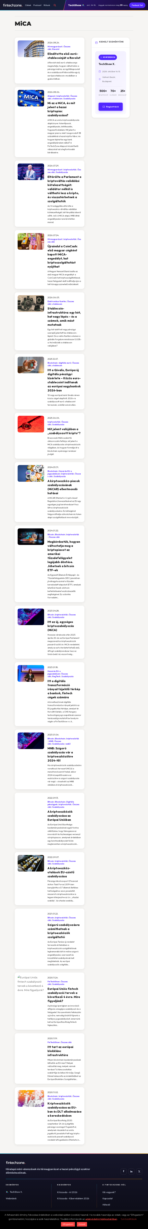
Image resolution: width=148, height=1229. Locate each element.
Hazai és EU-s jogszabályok (54, 672)
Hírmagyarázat (55, 46)
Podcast (37, 5)
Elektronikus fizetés (57, 301)
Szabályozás (69, 98)
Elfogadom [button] (68, 1224)
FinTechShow (54, 981)
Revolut (55, 49)
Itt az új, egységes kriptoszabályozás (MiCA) (61, 626)
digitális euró (65, 363)
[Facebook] (124, 1171)
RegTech (56, 676)
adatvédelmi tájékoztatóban (101, 1219)
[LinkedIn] (131, 1171)
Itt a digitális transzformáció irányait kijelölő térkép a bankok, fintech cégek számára (64, 689)
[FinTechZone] (52, 1162)
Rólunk (47, 5)
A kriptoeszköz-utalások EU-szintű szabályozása (61, 872)
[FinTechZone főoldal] (13, 5)
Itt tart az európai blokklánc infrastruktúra (60, 1051)
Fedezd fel (137, 5)
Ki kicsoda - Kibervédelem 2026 (73, 1198)
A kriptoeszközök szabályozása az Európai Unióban (60, 816)
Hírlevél (106, 1204)
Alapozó (51, 96)
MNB (51, 741)
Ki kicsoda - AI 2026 (67, 1192)
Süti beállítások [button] (129, 1219)
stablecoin (57, 98)
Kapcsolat (107, 1198)
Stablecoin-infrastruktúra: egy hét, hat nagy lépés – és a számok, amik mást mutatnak (64, 316)
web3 (68, 744)
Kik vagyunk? (109, 1192)
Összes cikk (54, 537)
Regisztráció (112, 106)
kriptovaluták (63, 96)
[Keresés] (55, 5)
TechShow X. (16, 1191)
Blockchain (53, 363)
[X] (139, 1171)
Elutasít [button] (82, 1224)
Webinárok (11, 1198)
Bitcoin (51, 534)
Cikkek (28, 5)
